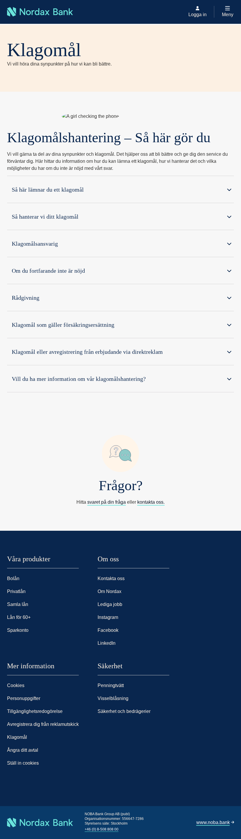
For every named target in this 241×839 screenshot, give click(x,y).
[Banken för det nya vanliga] (9, 24)
